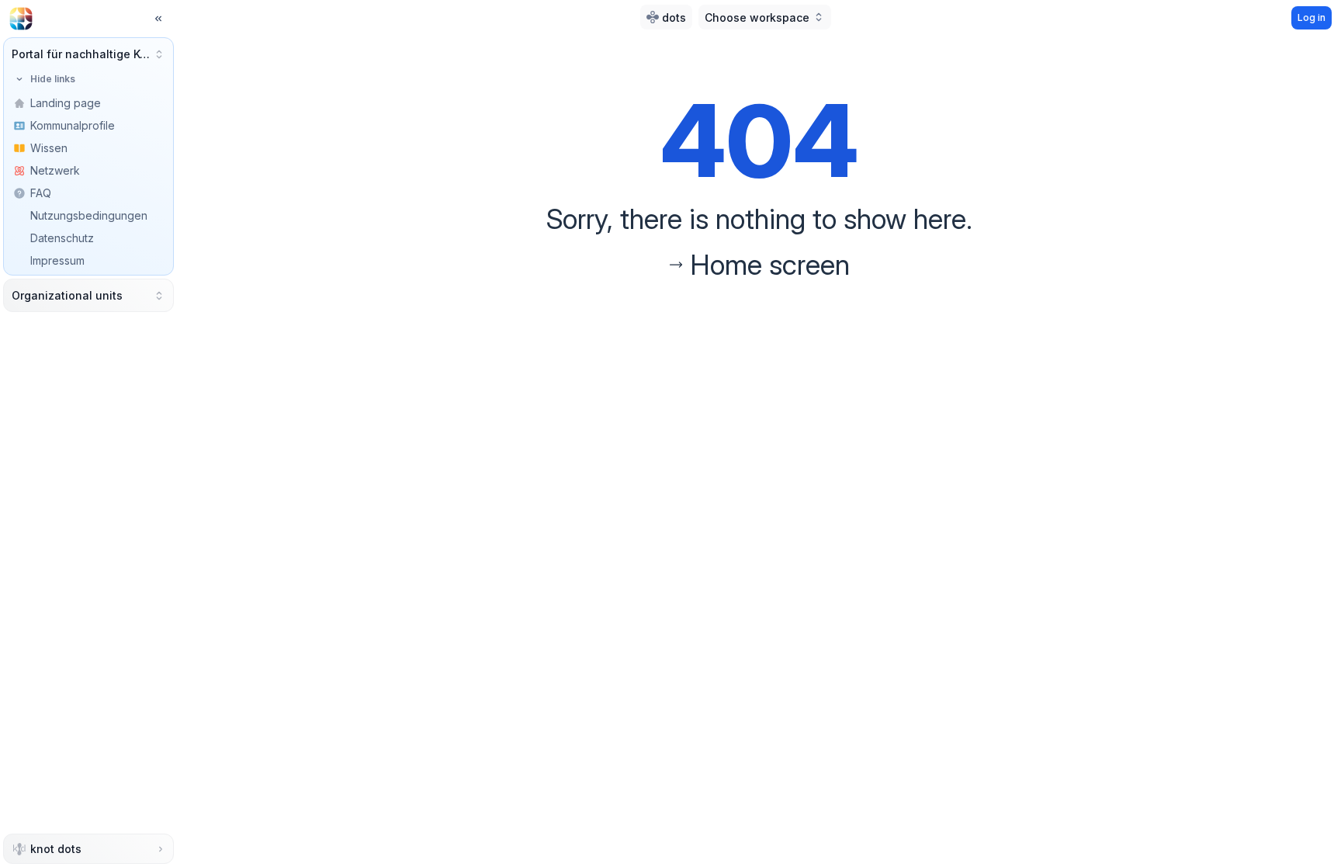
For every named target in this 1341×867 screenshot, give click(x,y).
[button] (88, 54)
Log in (1311, 17)
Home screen (770, 264)
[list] (88, 193)
